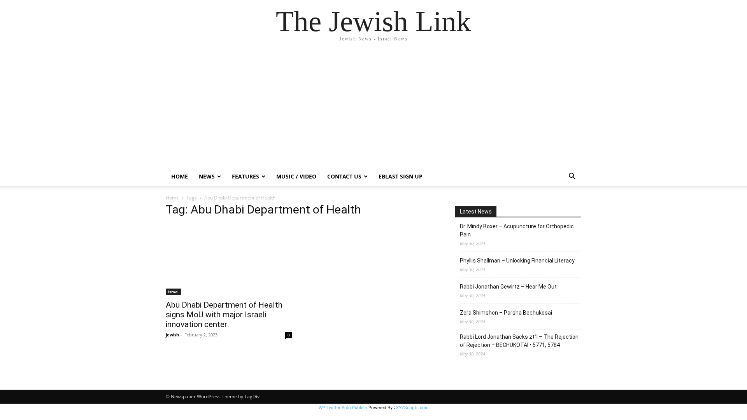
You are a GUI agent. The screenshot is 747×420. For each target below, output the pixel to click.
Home (179, 176)
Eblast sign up (401, 176)
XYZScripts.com (412, 407)
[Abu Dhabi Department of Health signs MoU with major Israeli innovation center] (229, 259)
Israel (173, 291)
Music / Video (296, 176)
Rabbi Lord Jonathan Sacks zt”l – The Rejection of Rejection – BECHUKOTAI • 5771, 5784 (519, 341)
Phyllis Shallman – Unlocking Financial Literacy (517, 260)
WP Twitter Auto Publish (343, 407)
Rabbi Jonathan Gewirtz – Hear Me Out (508, 287)
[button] (572, 177)
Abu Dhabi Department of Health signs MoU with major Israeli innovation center (224, 314)
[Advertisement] (373, 108)
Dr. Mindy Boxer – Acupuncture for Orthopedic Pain (517, 230)
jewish (172, 335)
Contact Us (344, 176)
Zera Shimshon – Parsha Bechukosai (506, 313)
